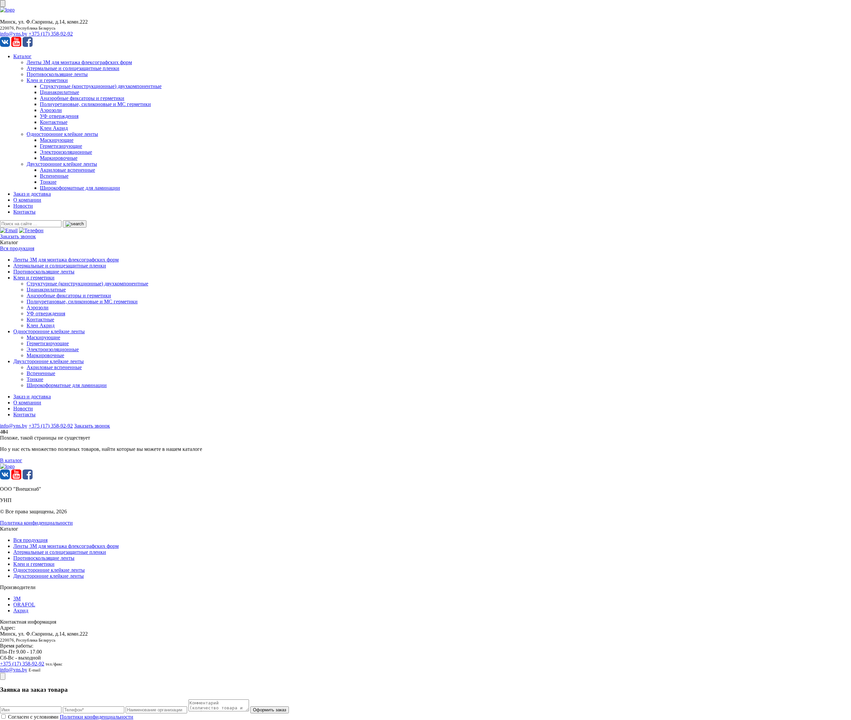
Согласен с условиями (70, 717)
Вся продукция (17, 248)
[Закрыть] (2, 676)
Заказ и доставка (32, 194)
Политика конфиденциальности (36, 523)
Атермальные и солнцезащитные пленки (73, 68)
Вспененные (54, 176)
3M (17, 598)
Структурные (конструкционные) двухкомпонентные (101, 86)
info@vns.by (13, 34)
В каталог (11, 460)
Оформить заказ (269, 709)
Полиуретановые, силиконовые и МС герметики (95, 104)
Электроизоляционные (66, 152)
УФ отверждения (59, 116)
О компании (27, 200)
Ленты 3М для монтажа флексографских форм (79, 62)
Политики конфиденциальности (96, 717)
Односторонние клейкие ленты (62, 134)
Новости (23, 206)
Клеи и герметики (47, 80)
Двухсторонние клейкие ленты (62, 164)
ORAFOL (24, 604)
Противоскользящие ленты (57, 74)
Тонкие (48, 182)
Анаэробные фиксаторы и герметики (82, 98)
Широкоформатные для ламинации (80, 188)
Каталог (22, 56)
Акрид (20, 610)
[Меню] (2, 3)
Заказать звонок (18, 236)
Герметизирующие (61, 146)
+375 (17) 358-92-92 (51, 34)
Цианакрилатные (59, 92)
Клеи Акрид (54, 128)
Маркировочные (58, 158)
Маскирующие (56, 140)
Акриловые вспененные (67, 170)
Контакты (24, 212)
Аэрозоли (51, 110)
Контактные (53, 122)
